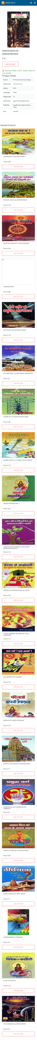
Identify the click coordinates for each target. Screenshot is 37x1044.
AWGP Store (10, 2)
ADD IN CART (10, 64)
